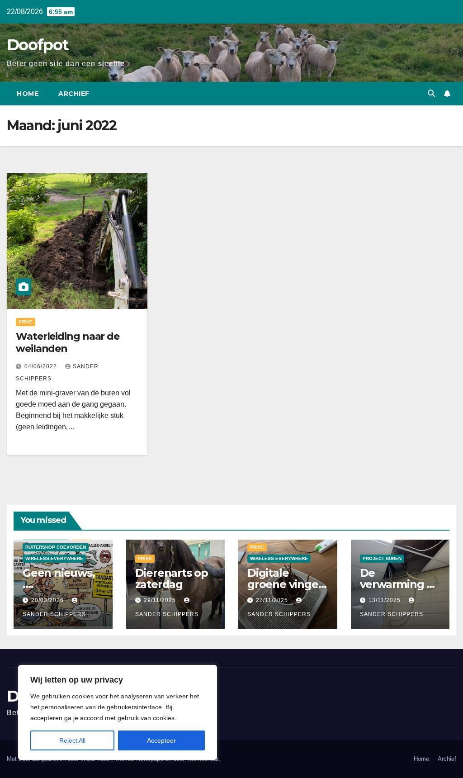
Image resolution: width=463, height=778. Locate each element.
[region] (117, 712)
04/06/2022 (41, 366)
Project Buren (382, 558)
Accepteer (161, 740)
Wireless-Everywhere (54, 558)
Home (27, 94)
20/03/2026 (48, 600)
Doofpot (37, 44)
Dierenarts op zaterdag (171, 578)
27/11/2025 (273, 600)
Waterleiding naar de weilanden (67, 342)
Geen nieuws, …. (59, 578)
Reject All (72, 740)
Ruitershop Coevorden (55, 547)
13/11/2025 (385, 600)
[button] (431, 93)
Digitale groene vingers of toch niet (287, 584)
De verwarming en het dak (400, 584)
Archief (74, 94)
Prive (26, 321)
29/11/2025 (161, 600)
